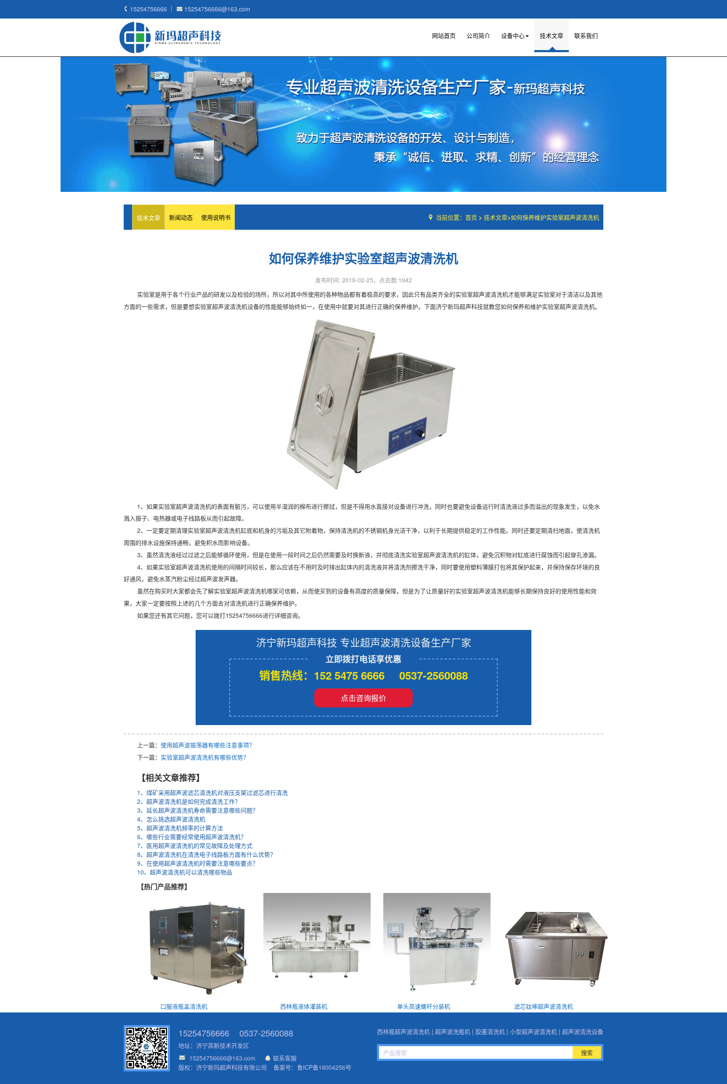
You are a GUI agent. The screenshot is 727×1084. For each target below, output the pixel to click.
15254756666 (203, 1033)
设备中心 (513, 35)
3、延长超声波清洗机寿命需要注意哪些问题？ (197, 810)
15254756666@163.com (222, 1058)
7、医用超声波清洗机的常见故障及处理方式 (194, 845)
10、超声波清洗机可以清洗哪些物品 (184, 872)
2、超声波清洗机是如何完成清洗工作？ (189, 801)
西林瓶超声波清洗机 (403, 1031)
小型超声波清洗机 (533, 1031)
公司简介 (478, 35)
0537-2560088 (266, 1033)
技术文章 (551, 35)
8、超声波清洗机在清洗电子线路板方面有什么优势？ (206, 854)
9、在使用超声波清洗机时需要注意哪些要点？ (197, 863)
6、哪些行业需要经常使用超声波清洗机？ (192, 836)
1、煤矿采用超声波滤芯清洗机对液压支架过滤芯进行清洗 (212, 792)
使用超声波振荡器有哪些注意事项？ (208, 745)
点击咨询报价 (363, 697)
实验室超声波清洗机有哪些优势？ (205, 757)
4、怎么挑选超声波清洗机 (171, 819)
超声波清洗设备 (582, 1031)
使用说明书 (216, 217)
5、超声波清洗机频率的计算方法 (180, 828)
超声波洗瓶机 (170, 37)
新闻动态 (181, 217)
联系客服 (285, 1058)
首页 (471, 217)
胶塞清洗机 (490, 1031)
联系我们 (586, 35)
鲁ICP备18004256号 (324, 1067)
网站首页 (444, 35)
